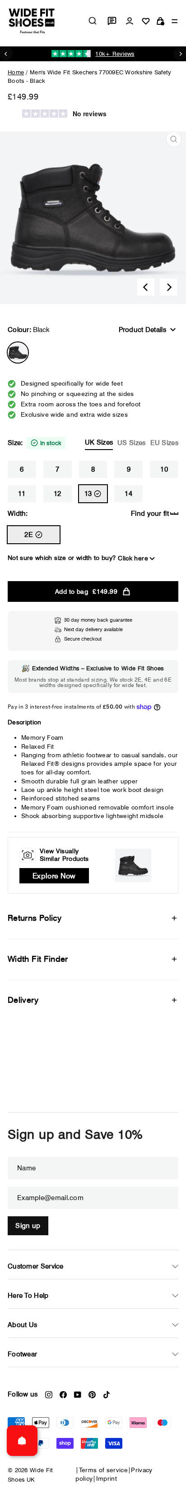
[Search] (92, 21)
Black (18, 352)
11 (22, 494)
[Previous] (145, 287)
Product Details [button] (143, 330)
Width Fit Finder (38, 959)
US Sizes (131, 443)
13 (88, 494)
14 (128, 494)
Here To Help (28, 1296)
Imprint (106, 1478)
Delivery (23, 1000)
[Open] (22, 1440)
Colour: (29, 330)
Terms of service (103, 1470)
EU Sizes (164, 443)
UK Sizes (99, 442)
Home (16, 72)
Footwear (22, 1354)
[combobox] (92, 21)
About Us (22, 1325)
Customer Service (36, 1266)
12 (57, 494)
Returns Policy (34, 918)
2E (28, 535)
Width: (18, 513)
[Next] (168, 287)
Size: (93, 442)
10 (164, 469)
